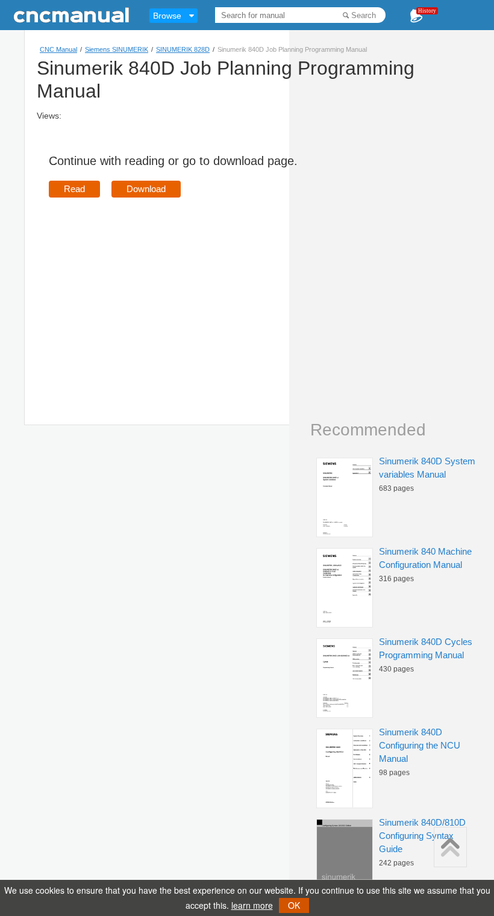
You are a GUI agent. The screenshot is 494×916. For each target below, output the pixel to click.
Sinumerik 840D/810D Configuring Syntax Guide (422, 835)
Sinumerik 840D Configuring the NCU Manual (419, 745)
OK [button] (294, 905)
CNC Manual (58, 49)
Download (146, 189)
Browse (167, 15)
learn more (252, 905)
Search (363, 15)
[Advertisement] (150, 294)
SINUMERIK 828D (183, 49)
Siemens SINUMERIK (116, 49)
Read (74, 189)
